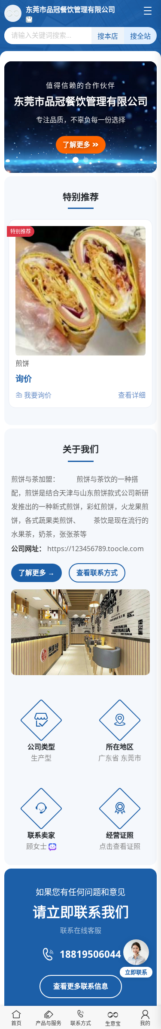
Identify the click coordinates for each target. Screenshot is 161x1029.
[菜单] (147, 10)
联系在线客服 (80, 930)
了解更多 (77, 144)
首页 (16, 1023)
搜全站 (140, 36)
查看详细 (132, 395)
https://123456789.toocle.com (95, 548)
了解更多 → (36, 572)
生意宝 (113, 1023)
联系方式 (80, 1023)
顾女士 (37, 846)
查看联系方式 (97, 572)
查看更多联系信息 (80, 986)
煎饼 (22, 363)
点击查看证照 (119, 846)
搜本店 (107, 36)
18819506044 (90, 954)
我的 (145, 1023)
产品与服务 (48, 1023)
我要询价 (37, 395)
